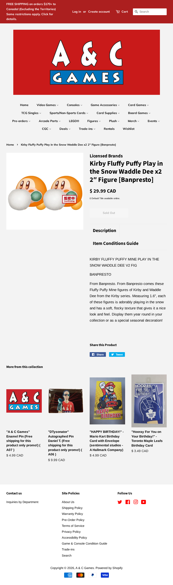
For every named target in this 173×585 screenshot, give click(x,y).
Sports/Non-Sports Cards (68, 113)
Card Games (137, 105)
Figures (93, 121)
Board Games (138, 113)
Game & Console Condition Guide (84, 543)
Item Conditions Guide (115, 243)
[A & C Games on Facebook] (127, 502)
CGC (45, 129)
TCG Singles (30, 113)
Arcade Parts (49, 121)
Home (24, 105)
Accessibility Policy (74, 537)
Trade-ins (86, 129)
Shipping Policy (72, 508)
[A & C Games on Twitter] (120, 502)
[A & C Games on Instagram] (135, 502)
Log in (76, 11)
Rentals (109, 129)
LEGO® (74, 121)
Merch (132, 121)
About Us (68, 502)
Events (153, 121)
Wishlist (128, 129)
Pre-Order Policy (73, 520)
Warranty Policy (72, 513)
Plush (113, 121)
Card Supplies (107, 113)
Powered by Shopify (109, 568)
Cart (125, 11)
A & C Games (85, 568)
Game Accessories (104, 105)
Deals (64, 129)
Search (67, 555)
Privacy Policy (71, 531)
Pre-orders (20, 121)
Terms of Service (73, 525)
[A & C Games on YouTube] (143, 502)
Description (104, 230)
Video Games (47, 105)
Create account (99, 11)
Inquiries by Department (22, 502)
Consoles (73, 105)
